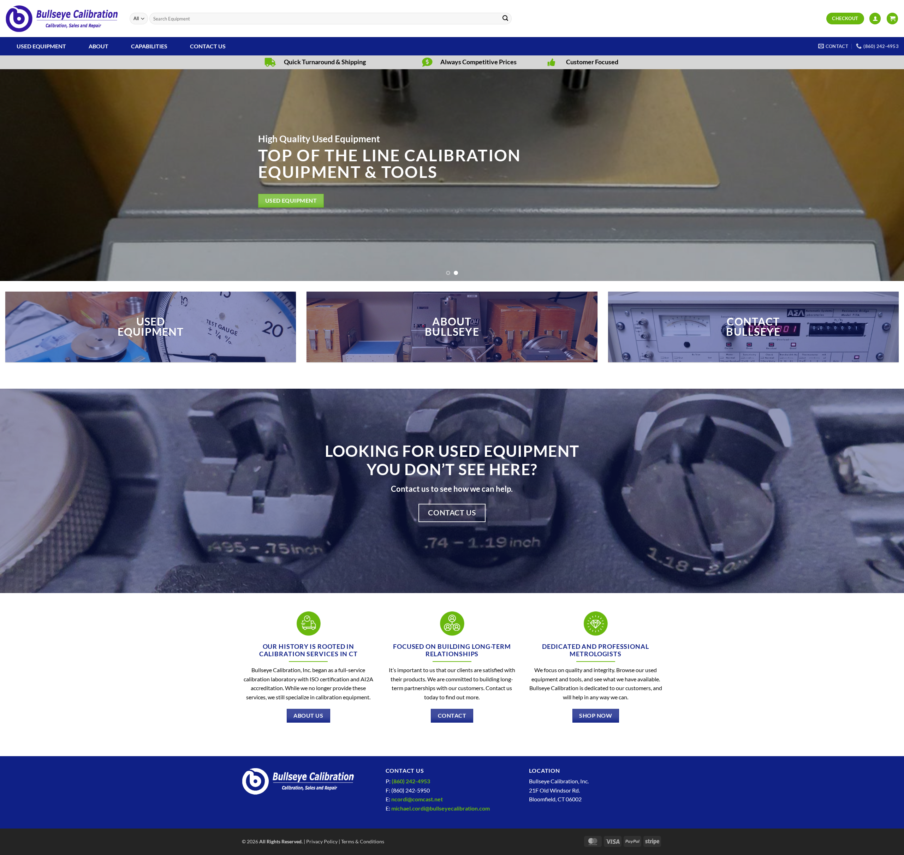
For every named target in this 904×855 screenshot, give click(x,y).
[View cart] (892, 18)
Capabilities (149, 46)
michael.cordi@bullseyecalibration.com (440, 808)
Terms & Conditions (362, 841)
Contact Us (208, 46)
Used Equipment (41, 46)
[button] (875, 18)
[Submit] (505, 19)
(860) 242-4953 (411, 781)
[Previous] (26, 175)
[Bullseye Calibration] (62, 18)
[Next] (877, 175)
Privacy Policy (322, 841)
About (98, 46)
